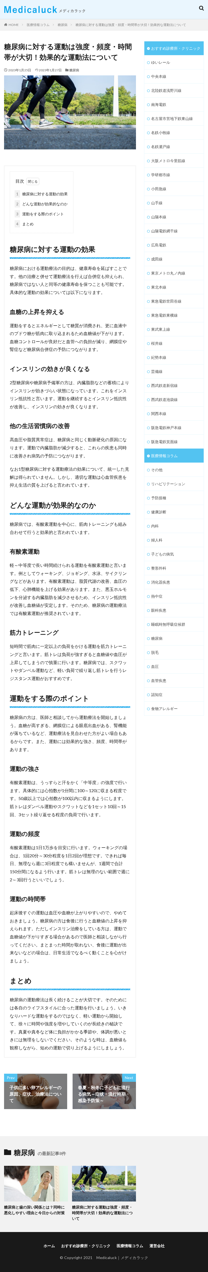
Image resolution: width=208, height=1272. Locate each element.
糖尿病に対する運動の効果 (42, 194)
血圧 (155, 666)
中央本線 (158, 76)
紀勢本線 (158, 357)
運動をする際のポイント (40, 214)
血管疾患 (158, 680)
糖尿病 (62, 25)
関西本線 (158, 413)
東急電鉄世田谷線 (166, 301)
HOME (14, 25)
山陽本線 (158, 217)
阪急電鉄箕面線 (164, 441)
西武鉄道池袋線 (164, 399)
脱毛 (155, 652)
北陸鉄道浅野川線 (166, 90)
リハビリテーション (168, 483)
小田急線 (158, 188)
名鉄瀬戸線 (160, 146)
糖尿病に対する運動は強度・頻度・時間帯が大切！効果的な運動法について (131, 25)
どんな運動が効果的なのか (42, 204)
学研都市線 (160, 174)
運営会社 (157, 1245)
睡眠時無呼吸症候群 (168, 624)
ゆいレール (160, 62)
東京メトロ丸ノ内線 (168, 273)
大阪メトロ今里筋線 (168, 160)
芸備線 (156, 371)
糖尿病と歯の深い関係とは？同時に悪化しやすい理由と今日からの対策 (34, 1210)
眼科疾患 (158, 610)
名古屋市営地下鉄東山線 (172, 118)
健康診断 (158, 512)
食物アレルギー (164, 708)
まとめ (25, 224)
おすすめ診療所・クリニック (175, 48)
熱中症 (156, 596)
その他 (156, 469)
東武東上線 (160, 329)
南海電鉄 (158, 104)
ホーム (49, 1245)
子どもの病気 (162, 554)
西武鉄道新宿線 (164, 385)
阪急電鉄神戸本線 (166, 427)
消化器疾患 (160, 582)
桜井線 (156, 343)
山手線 (156, 202)
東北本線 (158, 287)
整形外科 (158, 568)
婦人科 (156, 540)
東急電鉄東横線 (164, 315)
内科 (155, 526)
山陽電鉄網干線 (164, 231)
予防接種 (158, 498)
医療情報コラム (38, 25)
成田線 (156, 259)
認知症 (156, 694)
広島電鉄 (158, 245)
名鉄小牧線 (160, 132)
